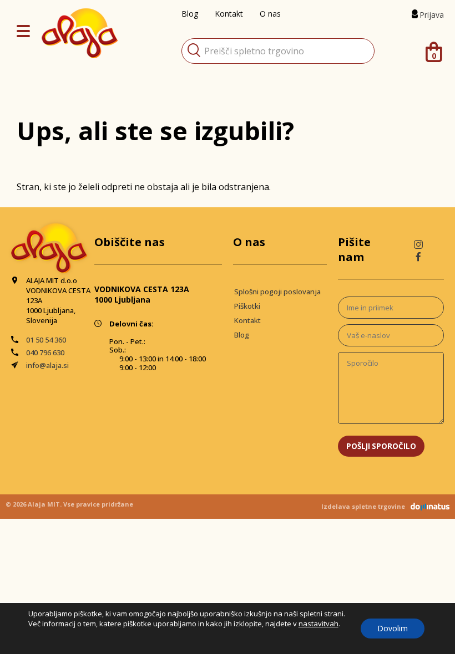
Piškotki (247, 306)
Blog (241, 335)
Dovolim (392, 628)
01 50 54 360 (46, 340)
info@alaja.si (47, 365)
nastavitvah (318, 624)
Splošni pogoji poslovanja (277, 292)
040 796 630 (45, 352)
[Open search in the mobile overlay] (278, 51)
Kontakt (247, 320)
